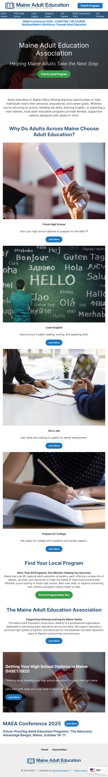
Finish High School (19, 14)
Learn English (35, 14)
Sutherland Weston (61, 770)
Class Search (4, 14)
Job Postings (100, 14)
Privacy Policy (80, 770)
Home (44, 749)
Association (59, 749)
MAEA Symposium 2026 (81, 14)
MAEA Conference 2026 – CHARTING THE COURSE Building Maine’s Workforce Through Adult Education (54, 23)
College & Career (49, 14)
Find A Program (90, 5)
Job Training (64, 14)
